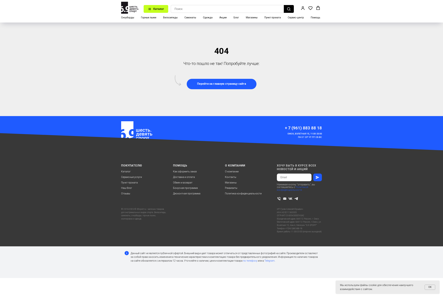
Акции (223, 17)
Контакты (230, 177)
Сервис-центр (296, 17)
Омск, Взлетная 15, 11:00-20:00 (304, 133)
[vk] (290, 198)
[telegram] (296, 198)
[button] (303, 8)
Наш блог (126, 188)
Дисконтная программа (186, 193)
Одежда (208, 17)
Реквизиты (231, 188)
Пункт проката (272, 17)
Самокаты (190, 17)
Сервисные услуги (131, 177)
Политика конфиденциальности (243, 193)
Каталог (126, 171)
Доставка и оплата (184, 177)
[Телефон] (279, 198)
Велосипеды (170, 17)
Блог (236, 17)
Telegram (269, 260)
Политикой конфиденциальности (292, 188)
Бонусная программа (185, 188)
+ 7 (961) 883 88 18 (303, 128)
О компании (232, 171)
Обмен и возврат (182, 182)
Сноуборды (127, 17)
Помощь (315, 17)
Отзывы (125, 193)
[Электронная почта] (285, 198)
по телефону (250, 260)
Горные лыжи (148, 17)
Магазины (251, 17)
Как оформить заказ (185, 171)
